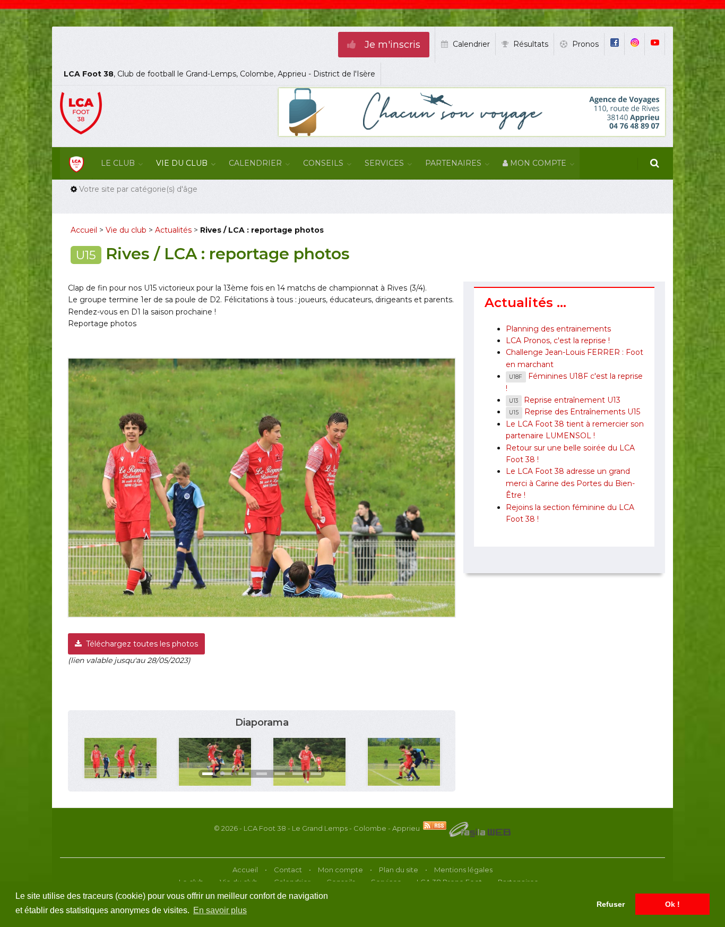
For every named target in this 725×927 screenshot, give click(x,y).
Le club (118, 163)
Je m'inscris (391, 44)
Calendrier (255, 163)
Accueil (84, 230)
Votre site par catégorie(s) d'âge (138, 189)
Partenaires (453, 163)
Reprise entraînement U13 (564, 400)
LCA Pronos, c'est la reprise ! (558, 340)
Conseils (323, 163)
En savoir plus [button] (220, 910)
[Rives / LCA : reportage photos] (120, 757)
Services (384, 163)
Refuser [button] (611, 904)
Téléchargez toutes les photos (141, 644)
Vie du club (182, 163)
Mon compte (537, 163)
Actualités (173, 230)
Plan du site (398, 869)
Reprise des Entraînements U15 (574, 411)
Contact (288, 869)
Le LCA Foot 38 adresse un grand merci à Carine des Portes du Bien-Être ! (570, 483)
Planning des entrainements (558, 329)
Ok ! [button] (672, 904)
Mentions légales (463, 869)
